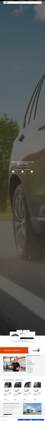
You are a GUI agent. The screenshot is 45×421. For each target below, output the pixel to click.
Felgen (23, 2)
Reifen (19, 2)
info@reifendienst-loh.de (30, 364)
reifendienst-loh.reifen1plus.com (31, 363)
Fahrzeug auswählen (28, 341)
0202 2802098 (30, 362)
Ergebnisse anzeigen (27, 338)
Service (27, 2)
